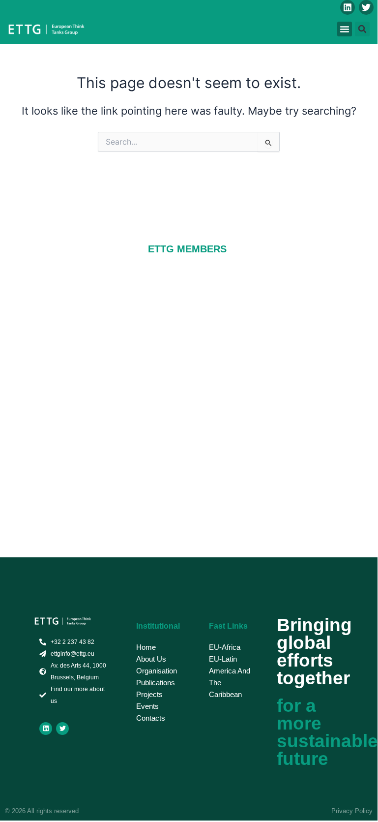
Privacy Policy (352, 811)
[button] (344, 29)
